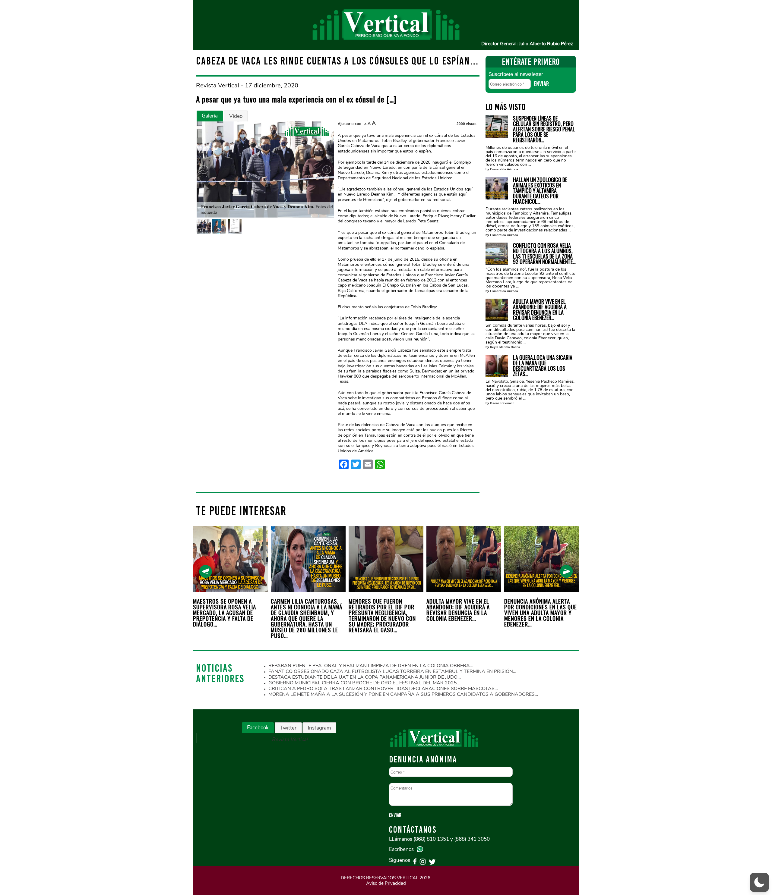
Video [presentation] (235, 116)
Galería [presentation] (210, 115)
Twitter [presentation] (288, 727)
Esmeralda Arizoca (504, 169)
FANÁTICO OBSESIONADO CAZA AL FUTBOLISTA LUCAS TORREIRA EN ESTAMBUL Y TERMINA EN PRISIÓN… (392, 671)
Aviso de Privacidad (386, 883)
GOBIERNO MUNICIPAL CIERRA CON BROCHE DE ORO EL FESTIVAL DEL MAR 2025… (364, 683)
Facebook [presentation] (258, 727)
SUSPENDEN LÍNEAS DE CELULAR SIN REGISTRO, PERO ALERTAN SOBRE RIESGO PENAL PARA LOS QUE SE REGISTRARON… (544, 129)
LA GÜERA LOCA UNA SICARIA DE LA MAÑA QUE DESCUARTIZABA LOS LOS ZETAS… (542, 365)
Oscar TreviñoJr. (502, 403)
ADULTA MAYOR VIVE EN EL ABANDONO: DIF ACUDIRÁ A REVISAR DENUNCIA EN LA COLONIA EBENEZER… (540, 309)
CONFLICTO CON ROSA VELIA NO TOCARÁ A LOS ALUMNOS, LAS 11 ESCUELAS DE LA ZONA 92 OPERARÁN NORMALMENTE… (544, 253)
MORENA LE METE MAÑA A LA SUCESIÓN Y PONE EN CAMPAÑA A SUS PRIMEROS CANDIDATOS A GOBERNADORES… (403, 694)
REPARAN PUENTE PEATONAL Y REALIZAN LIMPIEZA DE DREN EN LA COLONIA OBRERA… (370, 665)
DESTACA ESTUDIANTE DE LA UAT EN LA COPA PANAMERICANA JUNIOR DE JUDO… (364, 677)
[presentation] (205, 571)
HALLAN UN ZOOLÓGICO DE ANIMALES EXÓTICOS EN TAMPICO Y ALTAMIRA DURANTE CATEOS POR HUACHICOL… (540, 190)
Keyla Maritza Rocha (505, 347)
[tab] (210, 116)
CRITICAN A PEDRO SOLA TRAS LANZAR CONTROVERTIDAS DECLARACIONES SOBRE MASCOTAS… (383, 688)
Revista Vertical (290, 739)
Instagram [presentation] (319, 727)
